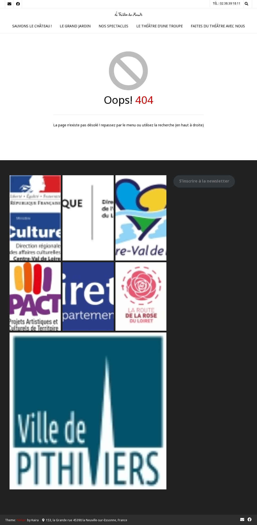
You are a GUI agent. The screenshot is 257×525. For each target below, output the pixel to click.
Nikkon (21, 520)
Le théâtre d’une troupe (159, 26)
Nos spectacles (113, 26)
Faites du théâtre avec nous (218, 26)
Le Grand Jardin (75, 26)
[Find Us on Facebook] (18, 4)
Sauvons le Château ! (32, 26)
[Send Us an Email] (9, 4)
